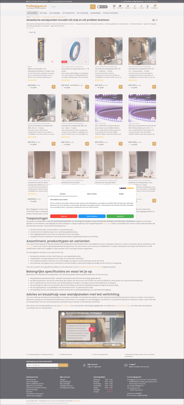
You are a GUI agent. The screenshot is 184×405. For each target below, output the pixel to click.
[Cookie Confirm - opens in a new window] (126, 188)
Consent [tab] (62, 194)
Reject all (64, 216)
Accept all (120, 216)
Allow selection (92, 216)
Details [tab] (121, 194)
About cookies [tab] (92, 194)
